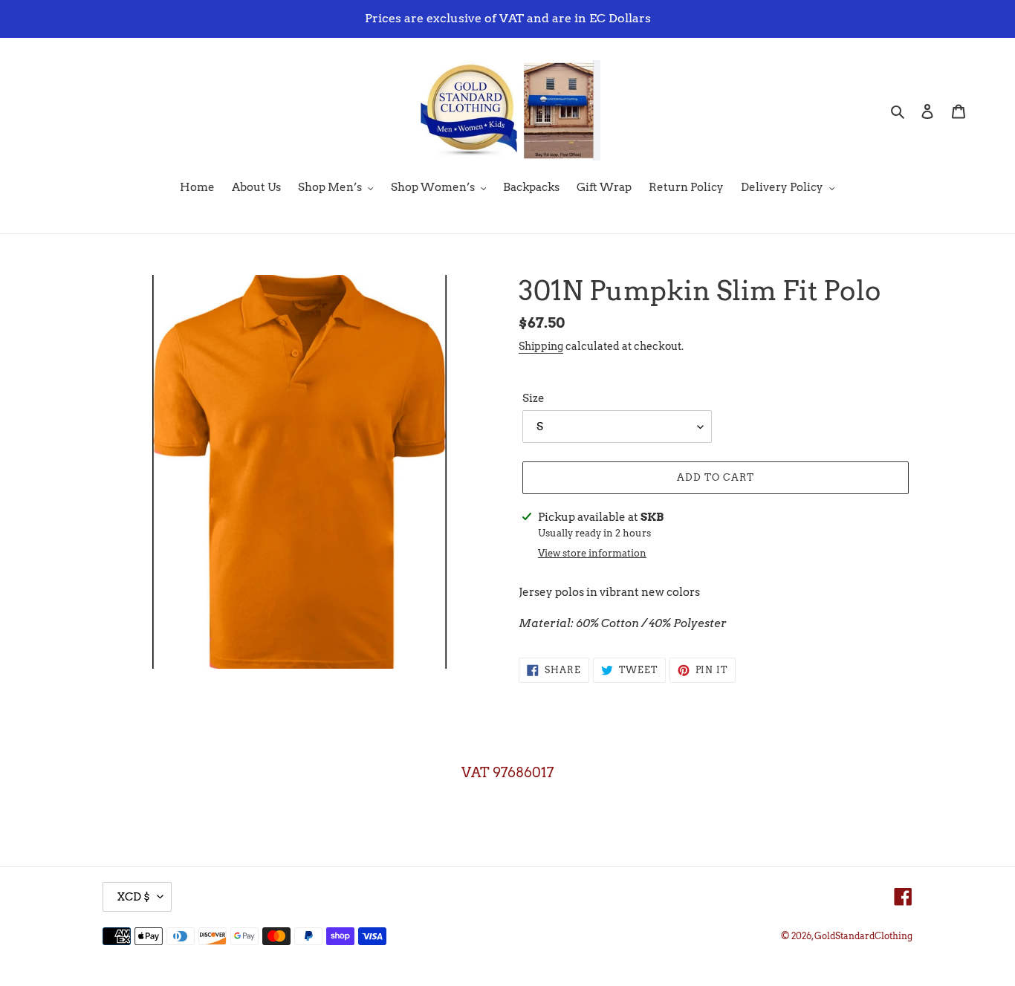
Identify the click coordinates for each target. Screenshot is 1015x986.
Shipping (541, 346)
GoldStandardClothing (863, 935)
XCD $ (133, 897)
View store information (592, 553)
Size (533, 398)
